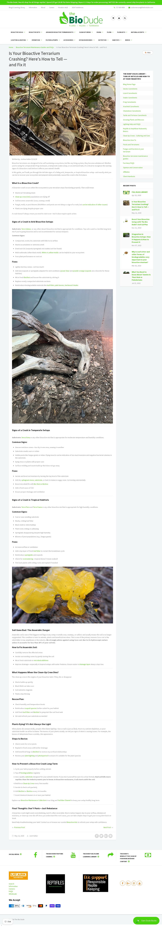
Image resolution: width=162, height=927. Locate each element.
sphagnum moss (28, 480)
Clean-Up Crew (28, 783)
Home (11, 47)
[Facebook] (122, 883)
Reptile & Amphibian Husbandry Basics (135, 129)
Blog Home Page (129, 84)
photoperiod (43, 756)
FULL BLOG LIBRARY (140, 192)
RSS (148, 52)
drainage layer (84, 664)
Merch (127, 40)
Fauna (99, 32)
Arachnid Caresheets (131, 106)
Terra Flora (26, 507)
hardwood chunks (72, 285)
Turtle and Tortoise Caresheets (135, 115)
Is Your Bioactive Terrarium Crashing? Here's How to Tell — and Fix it (140, 206)
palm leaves (59, 285)
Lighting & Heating (18, 40)
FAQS (11, 891)
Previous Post (19, 827)
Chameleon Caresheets (132, 111)
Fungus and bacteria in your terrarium (133, 150)
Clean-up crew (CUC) (22, 197)
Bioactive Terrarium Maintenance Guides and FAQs (35, 47)
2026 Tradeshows (77, 7)
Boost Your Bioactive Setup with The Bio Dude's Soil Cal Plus (140, 222)
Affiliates (126, 172)
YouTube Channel (64, 800)
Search (11, 884)
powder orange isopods (82, 271)
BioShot (27, 277)
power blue (65, 271)
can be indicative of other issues (94, 204)
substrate (38, 480)
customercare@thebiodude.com (142, 7)
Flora (109, 32)
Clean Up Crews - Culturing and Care (136, 136)
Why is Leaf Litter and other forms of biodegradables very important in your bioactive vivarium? (141, 257)
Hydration (36, 40)
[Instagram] (133, 883)
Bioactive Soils (17, 32)
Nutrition (102, 40)
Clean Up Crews (85, 32)
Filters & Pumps (52, 40)
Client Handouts (129, 176)
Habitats (115, 40)
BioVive (45, 484)
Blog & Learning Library (17, 7)
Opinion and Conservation (133, 167)
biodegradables (27, 773)
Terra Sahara (26, 229)
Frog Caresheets (129, 102)
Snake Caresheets (130, 97)
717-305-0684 (120, 7)
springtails (29, 555)
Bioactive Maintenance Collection (33, 800)
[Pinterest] (128, 883)
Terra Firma (26, 437)
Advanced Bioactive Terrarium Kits (59, 32)
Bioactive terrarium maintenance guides (135, 157)
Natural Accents (137, 32)
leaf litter (50, 285)
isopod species (31, 708)
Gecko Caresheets (130, 89)
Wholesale (13, 894)
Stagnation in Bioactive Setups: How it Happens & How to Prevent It (141, 238)
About (43, 7)
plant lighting (30, 756)
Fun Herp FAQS (128, 163)
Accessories (68, 40)
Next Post (107, 827)
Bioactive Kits (34, 32)
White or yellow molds (50, 252)
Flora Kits (121, 32)
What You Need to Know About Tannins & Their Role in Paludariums (141, 276)
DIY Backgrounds (86, 40)
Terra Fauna (37, 507)
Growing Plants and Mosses (133, 120)
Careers (51, 7)
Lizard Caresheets (130, 93)
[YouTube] (139, 883)
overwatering (28, 559)
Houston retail (63, 7)
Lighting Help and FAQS (131, 124)
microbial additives (41, 660)
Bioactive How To (129, 140)
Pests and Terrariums (131, 144)
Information (33, 7)
